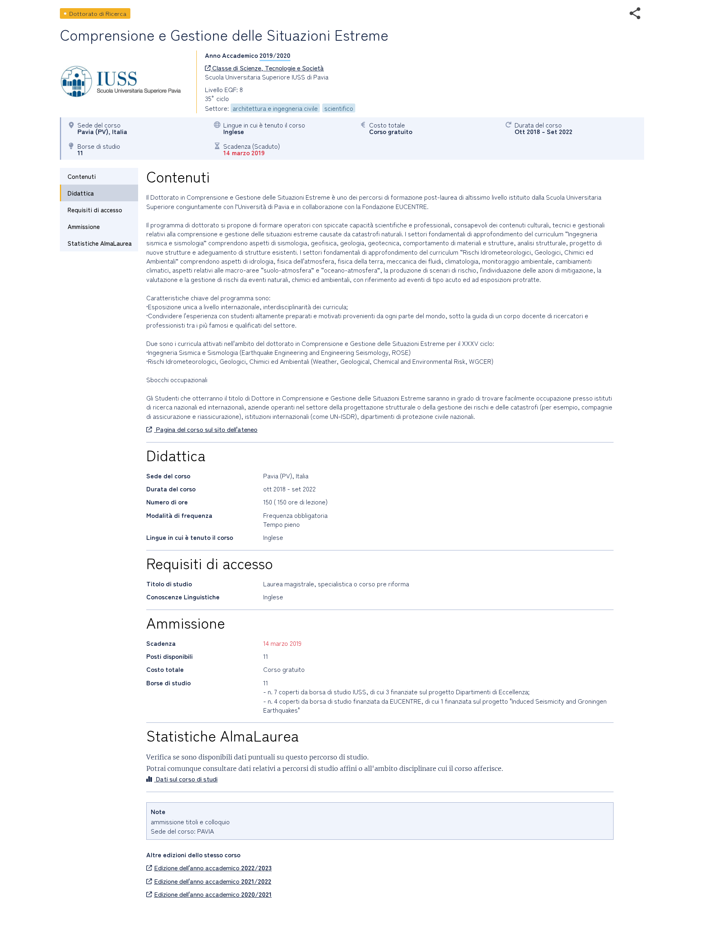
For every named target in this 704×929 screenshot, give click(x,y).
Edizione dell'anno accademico (213, 867)
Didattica (81, 193)
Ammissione (84, 226)
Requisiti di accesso (95, 209)
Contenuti (82, 176)
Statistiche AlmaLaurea (100, 243)
